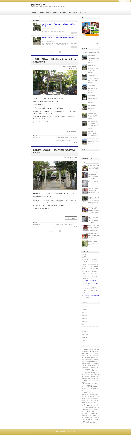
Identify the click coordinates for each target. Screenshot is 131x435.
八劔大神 (62, 137)
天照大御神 (75, 137)
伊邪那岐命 (95, 353)
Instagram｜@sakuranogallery (89, 293)
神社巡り (92, 402)
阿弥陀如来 (91, 419)
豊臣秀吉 (85, 415)
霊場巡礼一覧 (48, 12)
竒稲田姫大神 (70, 139)
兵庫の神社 (59, 9)
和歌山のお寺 (91, 9)
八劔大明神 (58, 137)
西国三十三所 (90, 412)
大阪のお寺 (41, 9)
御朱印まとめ (55, 12)
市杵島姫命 (86, 380)
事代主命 (87, 351)
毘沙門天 (86, 394)
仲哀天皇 (90, 353)
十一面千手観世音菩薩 (92, 355)
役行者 (91, 383)
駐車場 (69, 140)
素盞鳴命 (86, 405)
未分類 (83, 340)
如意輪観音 (94, 376)
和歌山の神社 (84, 9)
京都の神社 (72, 9)
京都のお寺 (78, 9)
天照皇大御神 (58, 139)
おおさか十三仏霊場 (86, 349)
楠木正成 (90, 392)
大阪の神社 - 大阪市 (73, 68)
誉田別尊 (93, 413)
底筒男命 (90, 380)
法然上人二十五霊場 (87, 398)
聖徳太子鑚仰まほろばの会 (91, 407)
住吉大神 (86, 355)
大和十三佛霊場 (96, 363)
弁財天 (94, 380)
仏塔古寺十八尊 (85, 353)
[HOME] (111, 0)
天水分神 (91, 374)
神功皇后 (65, 224)
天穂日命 (85, 376)
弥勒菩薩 (87, 383)
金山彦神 (86, 417)
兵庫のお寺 (66, 9)
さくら (76, 142)
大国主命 (94, 365)
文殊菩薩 (85, 391)
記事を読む (74, 33)
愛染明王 (88, 389)
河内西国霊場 (88, 396)
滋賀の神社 (34, 12)
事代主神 (92, 351)
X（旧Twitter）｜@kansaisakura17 (91, 295)
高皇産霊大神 (92, 422)
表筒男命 (85, 412)
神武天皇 (88, 402)
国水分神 (94, 359)
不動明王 (94, 349)
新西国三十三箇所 (91, 391)
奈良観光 (88, 376)
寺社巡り (89, 378)
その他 (69, 12)
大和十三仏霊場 (89, 363)
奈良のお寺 (53, 9)
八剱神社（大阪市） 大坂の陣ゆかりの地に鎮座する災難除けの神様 (58, 25)
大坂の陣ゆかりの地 (68, 137)
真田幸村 (84, 400)
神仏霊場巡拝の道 (92, 400)
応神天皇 (61, 224)
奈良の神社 (47, 9)
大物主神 (93, 367)
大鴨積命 (57, 224)
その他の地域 (41, 12)
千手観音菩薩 (93, 357)
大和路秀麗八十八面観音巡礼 (87, 365)
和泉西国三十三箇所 (88, 359)
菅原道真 (89, 410)
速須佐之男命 (64, 140)
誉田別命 (88, 413)
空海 (95, 402)
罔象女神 (59, 140)
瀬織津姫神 (93, 398)
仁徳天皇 (96, 351)
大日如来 (89, 367)
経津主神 (91, 405)
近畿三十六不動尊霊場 (92, 415)
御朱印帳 (95, 386)
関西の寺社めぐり (38, 5)
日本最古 (86, 392)
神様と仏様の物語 (63, 12)
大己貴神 (85, 367)
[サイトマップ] (113, 0)
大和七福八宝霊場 (88, 361)
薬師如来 (94, 409)
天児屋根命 (86, 374)
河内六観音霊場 (91, 394)
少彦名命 (93, 378)
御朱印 (89, 386)
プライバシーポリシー (84, 12)
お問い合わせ (75, 12)
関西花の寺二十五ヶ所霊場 (92, 417)
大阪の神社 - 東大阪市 (50, 41)
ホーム (51, 231)
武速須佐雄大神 (65, 139)
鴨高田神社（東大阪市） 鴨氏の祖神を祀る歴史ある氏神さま (58, 38)
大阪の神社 (34, 9)
